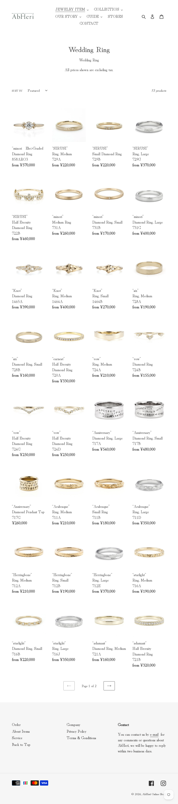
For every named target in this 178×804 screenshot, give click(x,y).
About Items (21, 731)
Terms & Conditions (81, 737)
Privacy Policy (76, 731)
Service (17, 737)
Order (16, 724)
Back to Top (21, 744)
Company (73, 724)
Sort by (17, 90)
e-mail (154, 734)
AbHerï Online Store (154, 794)
